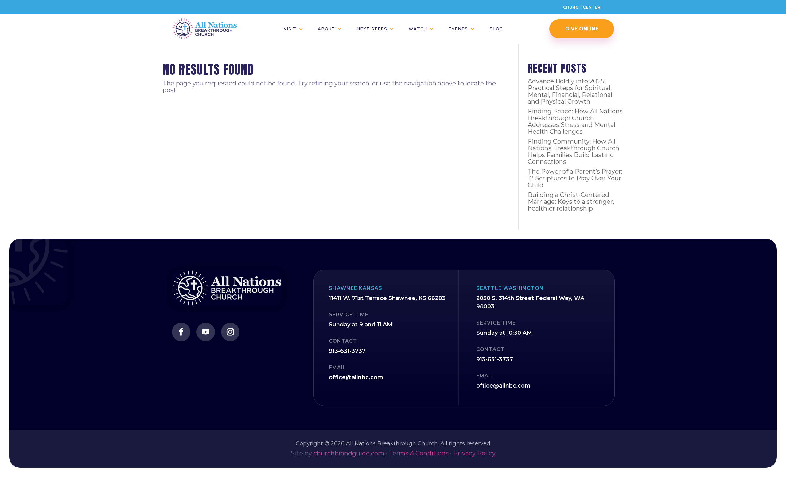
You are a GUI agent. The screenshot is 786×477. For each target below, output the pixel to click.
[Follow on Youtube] (205, 332)
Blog (496, 28)
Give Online (581, 29)
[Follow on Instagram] (230, 332)
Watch (418, 28)
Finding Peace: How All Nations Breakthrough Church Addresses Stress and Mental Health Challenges (575, 121)
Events (458, 28)
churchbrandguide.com (348, 453)
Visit (290, 28)
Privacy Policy (474, 453)
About (326, 28)
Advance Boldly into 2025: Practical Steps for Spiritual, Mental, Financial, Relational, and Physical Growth (570, 91)
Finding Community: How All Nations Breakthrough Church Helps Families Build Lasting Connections (573, 151)
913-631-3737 (347, 351)
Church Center (582, 7)
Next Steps (371, 28)
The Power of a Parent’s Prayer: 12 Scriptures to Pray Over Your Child (575, 178)
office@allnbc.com (356, 377)
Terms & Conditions (419, 453)
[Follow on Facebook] (181, 332)
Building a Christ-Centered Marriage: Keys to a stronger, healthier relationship (571, 201)
